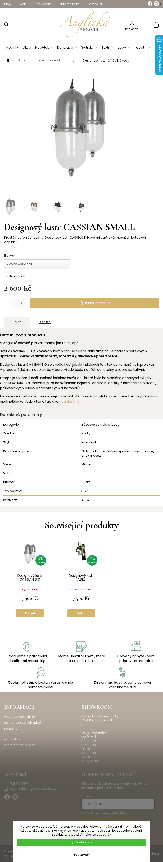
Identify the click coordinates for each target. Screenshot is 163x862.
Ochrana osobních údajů (22, 723)
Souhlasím (84, 842)
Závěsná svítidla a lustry (100, 424)
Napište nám (69, 4)
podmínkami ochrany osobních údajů (109, 818)
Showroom (43, 4)
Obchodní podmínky (19, 717)
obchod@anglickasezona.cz (33, 788)
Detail (30, 613)
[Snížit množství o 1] (14, 303)
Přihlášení (132, 29)
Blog (7, 4)
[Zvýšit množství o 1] (21, 303)
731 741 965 (19, 784)
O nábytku (12, 739)
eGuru (154, 853)
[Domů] (7, 60)
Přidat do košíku (97, 303)
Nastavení (81, 854)
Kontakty (10, 729)
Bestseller (95, 4)
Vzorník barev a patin (19, 745)
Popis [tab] (17, 322)
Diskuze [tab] (45, 322)
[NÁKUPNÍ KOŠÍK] (151, 24)
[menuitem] (12, 47)
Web (23, 4)
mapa (86, 724)
